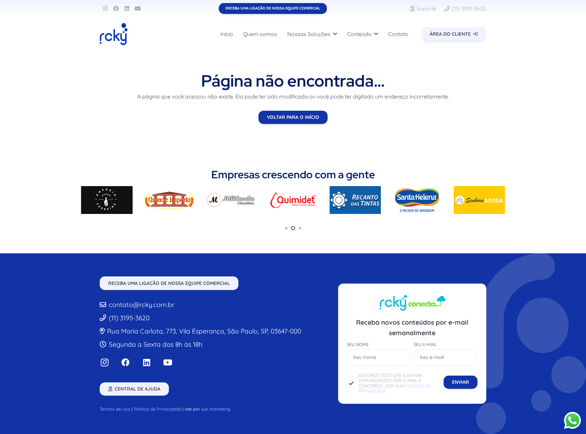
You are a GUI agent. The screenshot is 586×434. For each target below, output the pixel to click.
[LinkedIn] (126, 8)
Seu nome (358, 344)
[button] (333, 33)
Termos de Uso (115, 409)
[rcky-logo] (114, 34)
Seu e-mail (425, 344)
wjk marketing (215, 409)
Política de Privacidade (157, 409)
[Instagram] (105, 8)
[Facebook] (116, 8)
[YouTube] (137, 8)
